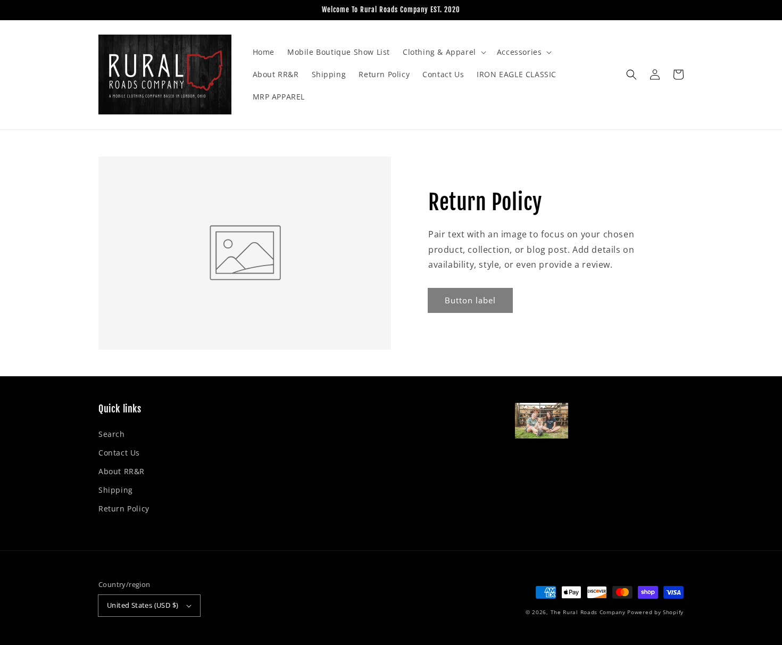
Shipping (115, 490)
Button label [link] (470, 300)
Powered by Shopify (655, 612)
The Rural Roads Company (588, 612)
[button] (443, 52)
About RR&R (121, 471)
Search (111, 434)
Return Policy (123, 508)
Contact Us (119, 453)
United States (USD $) (142, 605)
